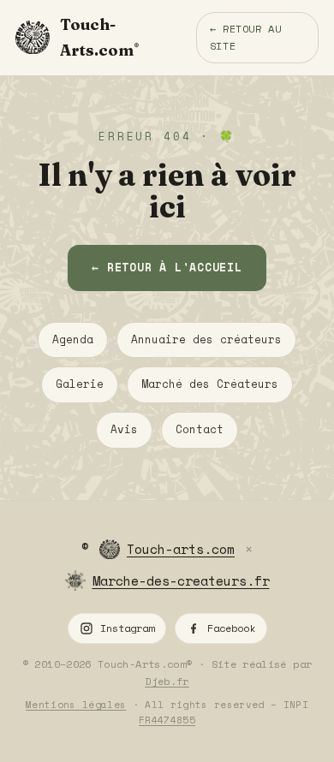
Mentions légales (76, 704)
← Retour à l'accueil (167, 267)
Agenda (72, 339)
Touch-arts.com (181, 548)
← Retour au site (246, 37)
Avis (124, 429)
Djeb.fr (167, 681)
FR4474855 (167, 720)
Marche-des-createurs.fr (181, 580)
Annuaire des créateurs (206, 339)
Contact (200, 429)
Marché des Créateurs (209, 384)
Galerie (80, 384)
